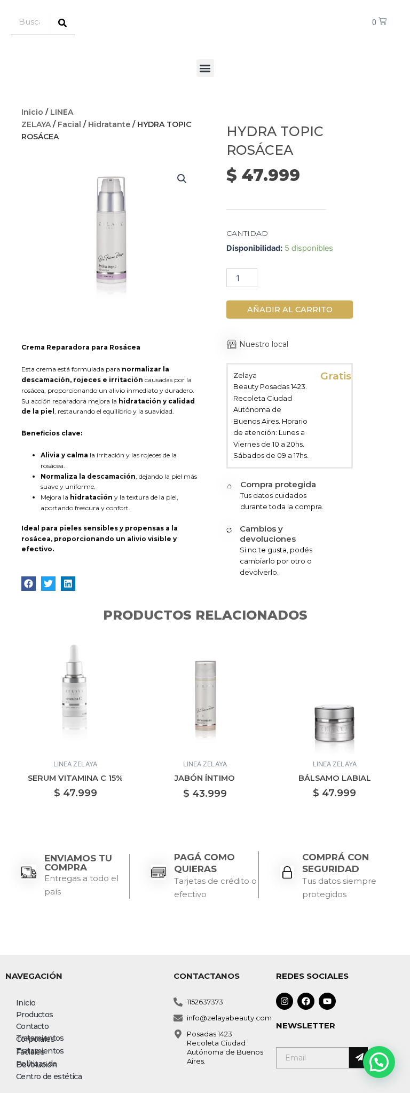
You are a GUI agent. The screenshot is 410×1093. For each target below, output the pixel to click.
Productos (34, 1014)
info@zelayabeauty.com (229, 1017)
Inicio (32, 112)
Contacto (32, 1026)
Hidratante (109, 124)
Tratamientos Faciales (40, 1051)
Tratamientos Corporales (40, 1038)
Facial (69, 124)
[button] (205, 68)
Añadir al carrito (290, 309)
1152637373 (205, 1001)
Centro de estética (49, 1076)
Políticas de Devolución (36, 1064)
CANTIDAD (247, 233)
